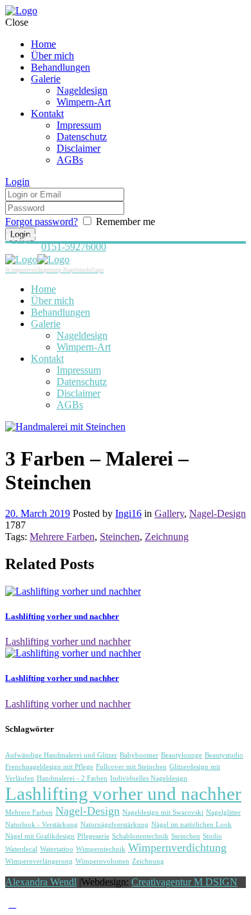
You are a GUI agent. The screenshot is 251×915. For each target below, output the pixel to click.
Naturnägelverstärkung (114, 824)
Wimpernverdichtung (177, 847)
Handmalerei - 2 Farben (72, 778)
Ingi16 (128, 513)
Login (17, 181)
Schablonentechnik (140, 836)
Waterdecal (21, 849)
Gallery (169, 513)
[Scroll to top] (12, 903)
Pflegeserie (93, 836)
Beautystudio (224, 755)
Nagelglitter (223, 812)
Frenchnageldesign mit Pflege (49, 766)
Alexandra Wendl (41, 881)
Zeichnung (167, 536)
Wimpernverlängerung (39, 861)
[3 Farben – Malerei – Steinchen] (65, 426)
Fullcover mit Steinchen (131, 766)
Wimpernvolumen (102, 861)
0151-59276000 (73, 246)
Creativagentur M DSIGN (184, 881)
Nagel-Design (217, 513)
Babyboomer (139, 755)
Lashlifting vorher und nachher (62, 616)
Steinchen (120, 536)
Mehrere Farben (62, 536)
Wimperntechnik (101, 849)
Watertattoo (56, 849)
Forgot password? (41, 221)
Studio (212, 836)
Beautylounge (181, 755)
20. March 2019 (37, 513)
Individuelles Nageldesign (148, 778)
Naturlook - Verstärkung (41, 824)
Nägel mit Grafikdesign (40, 836)
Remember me (125, 221)
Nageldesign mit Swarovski (162, 812)
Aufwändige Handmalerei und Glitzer (61, 755)
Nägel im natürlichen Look (191, 824)
